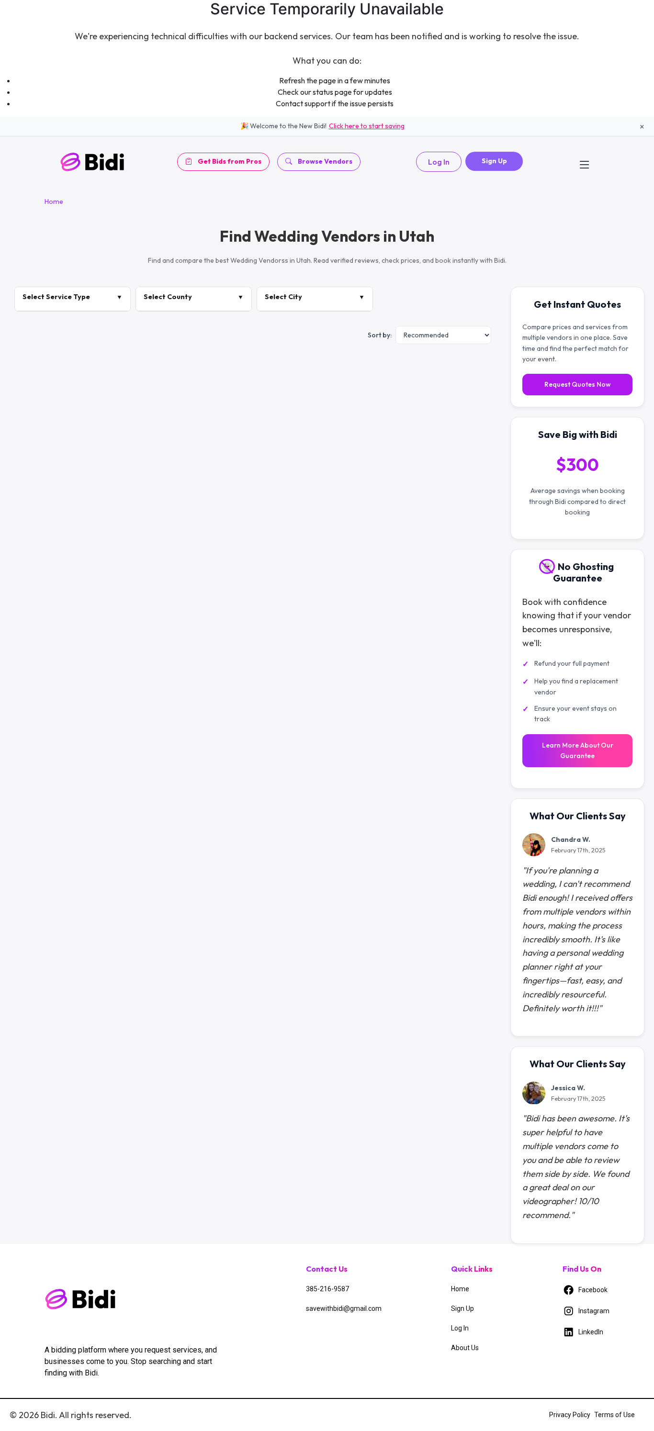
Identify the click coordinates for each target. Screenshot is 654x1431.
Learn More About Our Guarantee (577, 750)
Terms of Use (614, 1415)
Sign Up (494, 161)
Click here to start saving (367, 126)
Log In (439, 162)
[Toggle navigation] (584, 161)
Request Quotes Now (577, 384)
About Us (465, 1348)
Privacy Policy (569, 1415)
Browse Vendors (325, 161)
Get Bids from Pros (229, 161)
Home (54, 201)
